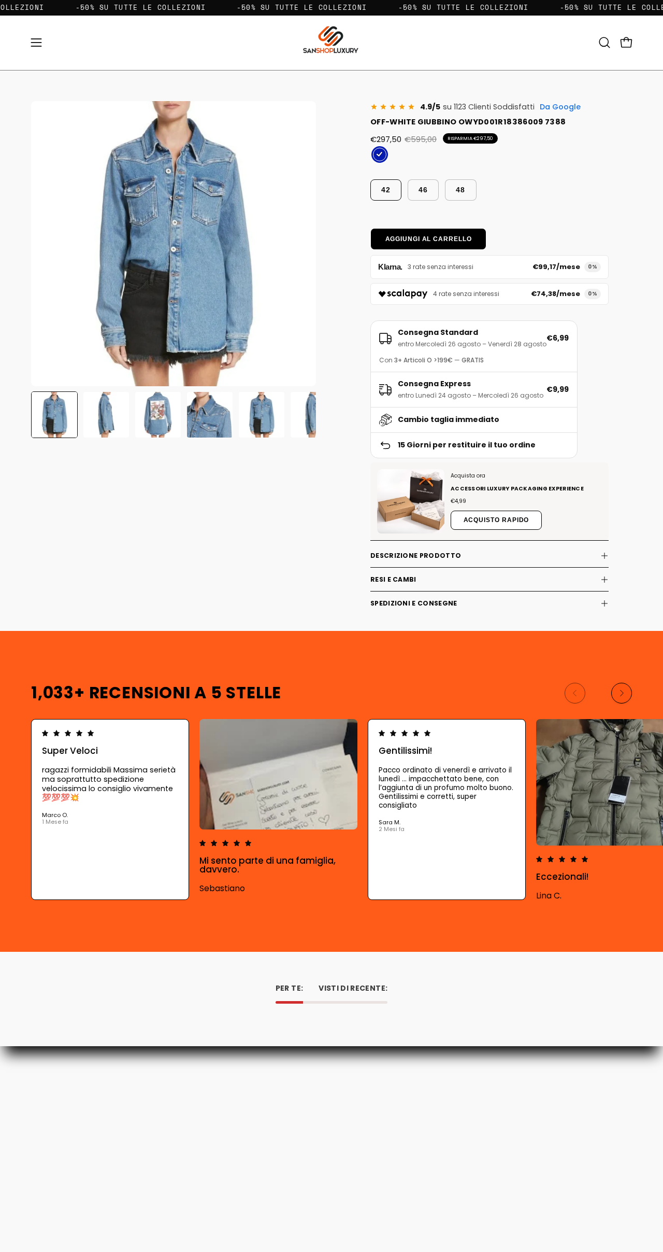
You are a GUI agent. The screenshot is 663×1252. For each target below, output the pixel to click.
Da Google (560, 106)
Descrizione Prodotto (415, 555)
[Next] (621, 693)
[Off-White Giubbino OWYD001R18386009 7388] (54, 414)
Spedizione (237, 1116)
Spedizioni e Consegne (413, 603)
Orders (354, 1087)
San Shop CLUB (244, 1145)
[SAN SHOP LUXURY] (331, 42)
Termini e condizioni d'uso (262, 1131)
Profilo (353, 1102)
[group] (331, 809)
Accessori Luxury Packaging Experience (517, 489)
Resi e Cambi (393, 579)
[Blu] (379, 154)
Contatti (233, 1087)
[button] (604, 42)
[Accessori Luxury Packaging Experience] (410, 501)
